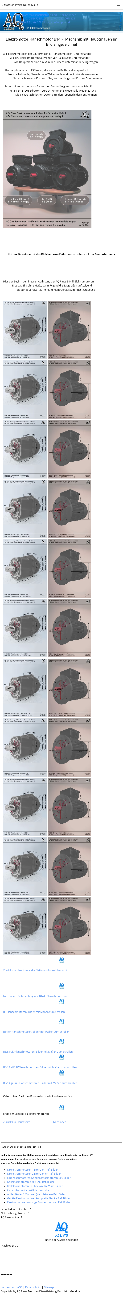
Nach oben (59, 1122)
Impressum (8, 1287)
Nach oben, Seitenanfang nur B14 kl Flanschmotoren (35, 996)
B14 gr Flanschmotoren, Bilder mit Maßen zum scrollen (36, 1031)
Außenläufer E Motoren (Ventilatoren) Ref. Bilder (36, 1194)
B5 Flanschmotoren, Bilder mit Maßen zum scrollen (34, 1012)
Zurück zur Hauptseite (16, 1122)
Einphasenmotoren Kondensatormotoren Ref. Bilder (39, 1178)
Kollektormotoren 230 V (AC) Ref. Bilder (30, 1182)
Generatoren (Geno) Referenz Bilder (29, 1190)
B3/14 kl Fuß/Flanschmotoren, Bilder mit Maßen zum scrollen (40, 1067)
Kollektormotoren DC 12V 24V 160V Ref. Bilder (35, 1186)
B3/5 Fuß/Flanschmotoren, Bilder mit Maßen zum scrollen (38, 1051)
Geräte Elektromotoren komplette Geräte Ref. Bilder (38, 1198)
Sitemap (49, 1287)
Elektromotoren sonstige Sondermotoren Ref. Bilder (38, 1202)
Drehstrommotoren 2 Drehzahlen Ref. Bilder (34, 1173)
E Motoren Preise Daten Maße (20, 4)
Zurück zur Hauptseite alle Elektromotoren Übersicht (35, 970)
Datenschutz (33, 1287)
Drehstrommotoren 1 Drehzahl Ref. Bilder (32, 1169)
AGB (19, 1287)
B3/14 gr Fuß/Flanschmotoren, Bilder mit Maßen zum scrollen (40, 1083)
